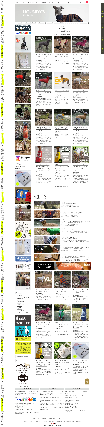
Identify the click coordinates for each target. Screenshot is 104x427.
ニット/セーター (20, 304)
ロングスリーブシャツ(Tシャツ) (68, 237)
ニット (62, 211)
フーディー (63, 228)
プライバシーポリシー (29, 421)
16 (65, 23)
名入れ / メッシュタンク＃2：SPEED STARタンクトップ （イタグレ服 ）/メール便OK (80, 167)
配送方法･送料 (59, 421)
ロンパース (19, 306)
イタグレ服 (45, 374)
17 (67, 23)
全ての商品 (19, 295)
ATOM (24, 386)
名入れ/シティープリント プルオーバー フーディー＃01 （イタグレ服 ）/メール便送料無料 (80, 325)
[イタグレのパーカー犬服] (102, 39)
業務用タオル (79, 421)
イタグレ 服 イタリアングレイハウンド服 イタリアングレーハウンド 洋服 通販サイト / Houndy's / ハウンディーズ (37, 2)
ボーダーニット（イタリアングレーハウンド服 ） (62, 290)
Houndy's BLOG (83, 23)
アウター (19, 307)
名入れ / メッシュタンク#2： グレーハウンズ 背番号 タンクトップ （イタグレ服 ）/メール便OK (62, 167)
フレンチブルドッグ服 (69, 421)
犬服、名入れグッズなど (56, 391)
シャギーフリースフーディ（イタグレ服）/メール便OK (62, 56)
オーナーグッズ (20, 311)
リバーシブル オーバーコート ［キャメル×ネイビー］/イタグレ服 (80, 128)
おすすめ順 (60, 34)
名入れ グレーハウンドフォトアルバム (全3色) (80, 361)
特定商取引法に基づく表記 (41, 421)
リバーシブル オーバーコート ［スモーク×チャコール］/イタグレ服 (43, 56)
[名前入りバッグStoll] (23, 379)
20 (73, 23)
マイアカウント (73, 2)
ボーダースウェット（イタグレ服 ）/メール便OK (80, 91)
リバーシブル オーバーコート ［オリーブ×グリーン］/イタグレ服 (43, 128)
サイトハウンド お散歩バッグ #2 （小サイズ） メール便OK (62, 362)
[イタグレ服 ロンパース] (102, 8)
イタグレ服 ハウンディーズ (75, 400)
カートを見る (83, 2)
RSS (21, 386)
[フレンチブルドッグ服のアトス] (23, 367)
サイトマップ (50, 23)
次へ (68, 186)
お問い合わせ (41, 23)
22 (77, 23)
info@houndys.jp (72, 406)
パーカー (19, 303)
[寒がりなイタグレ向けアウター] (102, 49)
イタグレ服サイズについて (22, 312)
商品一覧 (20, 23)
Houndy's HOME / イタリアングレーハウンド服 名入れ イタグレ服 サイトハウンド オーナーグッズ (53, 418)
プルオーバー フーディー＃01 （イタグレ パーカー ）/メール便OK (62, 324)
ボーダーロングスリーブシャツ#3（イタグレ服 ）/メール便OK (80, 291)
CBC (27, 386)
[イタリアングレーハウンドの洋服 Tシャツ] (102, 18)
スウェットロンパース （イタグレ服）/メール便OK (62, 128)
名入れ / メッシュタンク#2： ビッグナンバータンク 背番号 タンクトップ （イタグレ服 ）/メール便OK (43, 168)
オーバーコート (64, 219)
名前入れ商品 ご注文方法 (30, 23)
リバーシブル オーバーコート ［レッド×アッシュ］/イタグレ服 (43, 92)
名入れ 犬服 (19, 309)
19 (71, 23)
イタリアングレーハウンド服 (23, 297)
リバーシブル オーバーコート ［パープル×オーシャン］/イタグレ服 (80, 56)
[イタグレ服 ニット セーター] (102, 29)
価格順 (64, 34)
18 (69, 23)
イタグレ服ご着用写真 (59, 23)
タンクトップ (20, 298)
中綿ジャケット (64, 245)
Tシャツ (19, 300)
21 (75, 23)
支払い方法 (51, 421)
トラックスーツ (20, 301)
